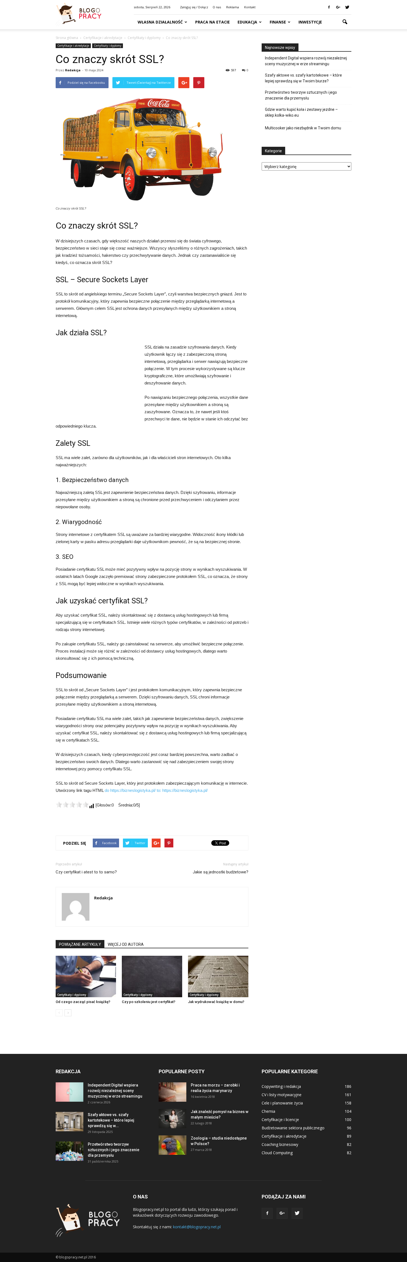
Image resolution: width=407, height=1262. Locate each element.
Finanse (278, 22)
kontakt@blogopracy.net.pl (197, 1226)
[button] (344, 22)
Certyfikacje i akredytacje (73, 46)
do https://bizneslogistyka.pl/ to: (133, 790)
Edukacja (247, 22)
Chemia (268, 1111)
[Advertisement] (97, 380)
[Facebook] (329, 7)
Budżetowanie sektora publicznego (293, 1127)
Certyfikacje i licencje (280, 1119)
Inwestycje (310, 22)
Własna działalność (160, 22)
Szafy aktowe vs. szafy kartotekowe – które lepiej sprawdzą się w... (111, 1120)
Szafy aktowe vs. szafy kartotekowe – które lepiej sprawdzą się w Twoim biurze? (303, 78)
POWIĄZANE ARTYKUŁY (80, 944)
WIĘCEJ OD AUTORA (126, 944)
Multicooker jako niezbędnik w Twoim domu (303, 128)
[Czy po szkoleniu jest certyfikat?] (152, 976)
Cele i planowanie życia (282, 1103)
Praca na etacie (212, 22)
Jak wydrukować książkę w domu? (216, 1002)
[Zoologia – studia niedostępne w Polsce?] (172, 1145)
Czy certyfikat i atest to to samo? (86, 872)
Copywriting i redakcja (281, 1086)
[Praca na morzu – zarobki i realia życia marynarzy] (172, 1092)
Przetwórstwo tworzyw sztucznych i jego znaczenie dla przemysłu (301, 95)
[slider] (72, 804)
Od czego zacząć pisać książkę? (83, 1002)
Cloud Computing (277, 1152)
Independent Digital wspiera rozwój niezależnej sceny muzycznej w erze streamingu (306, 61)
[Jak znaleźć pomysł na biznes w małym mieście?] (172, 1118)
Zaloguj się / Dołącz (194, 7)
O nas (217, 7)
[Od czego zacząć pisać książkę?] (86, 976)
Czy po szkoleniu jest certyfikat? (148, 1002)
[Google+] (338, 7)
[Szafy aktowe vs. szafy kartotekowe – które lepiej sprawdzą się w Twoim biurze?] (69, 1121)
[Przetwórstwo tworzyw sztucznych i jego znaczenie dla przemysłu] (69, 1151)
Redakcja (73, 70)
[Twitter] (347, 7)
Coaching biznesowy (280, 1144)
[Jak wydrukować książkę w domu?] (218, 976)
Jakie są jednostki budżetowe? (220, 872)
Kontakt (250, 7)
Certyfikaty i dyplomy (107, 46)
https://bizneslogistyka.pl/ (185, 790)
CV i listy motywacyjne (282, 1094)
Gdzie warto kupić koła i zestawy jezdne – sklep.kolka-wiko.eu (301, 112)
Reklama (232, 7)
